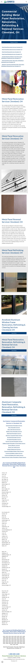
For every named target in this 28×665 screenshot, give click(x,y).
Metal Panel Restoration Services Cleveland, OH (12, 47)
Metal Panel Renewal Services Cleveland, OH (11, 52)
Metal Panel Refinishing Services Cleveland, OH (12, 54)
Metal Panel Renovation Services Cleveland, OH (12, 49)
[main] (14, 21)
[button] (1, 2)
